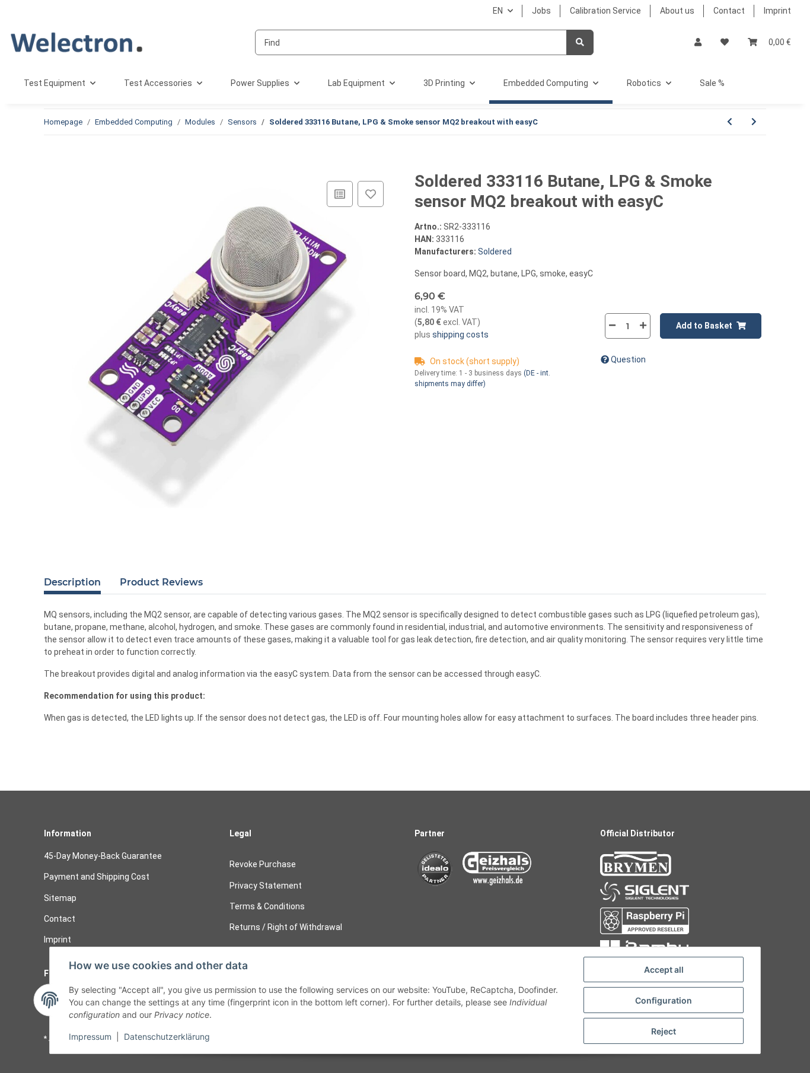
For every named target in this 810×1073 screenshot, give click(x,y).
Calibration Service (605, 10)
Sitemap (60, 898)
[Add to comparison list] (340, 194)
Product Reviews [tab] (161, 582)
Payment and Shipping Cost (96, 876)
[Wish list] (724, 42)
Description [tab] (72, 582)
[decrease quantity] (612, 325)
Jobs (541, 10)
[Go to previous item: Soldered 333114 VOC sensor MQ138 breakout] (729, 122)
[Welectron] (76, 42)
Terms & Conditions (267, 906)
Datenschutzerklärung (167, 1036)
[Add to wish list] (371, 194)
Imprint (777, 10)
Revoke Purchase (262, 864)
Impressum (90, 1036)
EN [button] (498, 10)
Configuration (663, 1000)
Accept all (664, 969)
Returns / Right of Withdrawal (285, 927)
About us (677, 10)
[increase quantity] (643, 325)
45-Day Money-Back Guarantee (103, 856)
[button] (698, 42)
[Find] (580, 42)
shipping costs (459, 334)
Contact (729, 10)
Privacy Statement (265, 885)
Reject (663, 1031)
